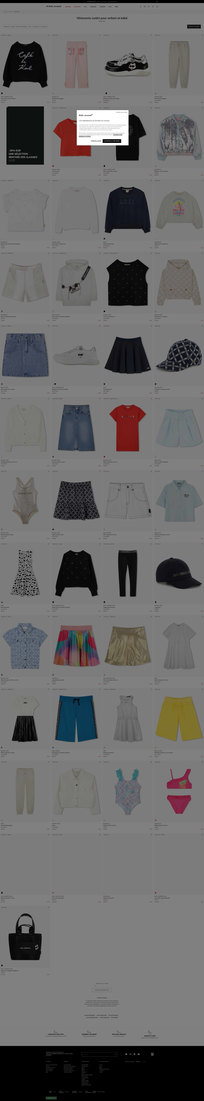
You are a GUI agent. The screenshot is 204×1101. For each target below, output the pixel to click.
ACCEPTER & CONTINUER (112, 141)
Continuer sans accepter (121, 112)
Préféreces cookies (96, 140)
